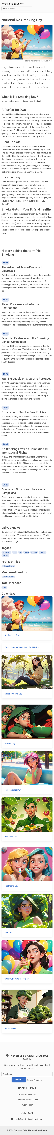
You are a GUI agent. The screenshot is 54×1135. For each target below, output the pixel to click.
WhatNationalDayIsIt (13, 3)
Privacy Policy (27, 1105)
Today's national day (27, 1094)
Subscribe (19, 1080)
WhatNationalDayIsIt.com (35, 1130)
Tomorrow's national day (27, 1099)
